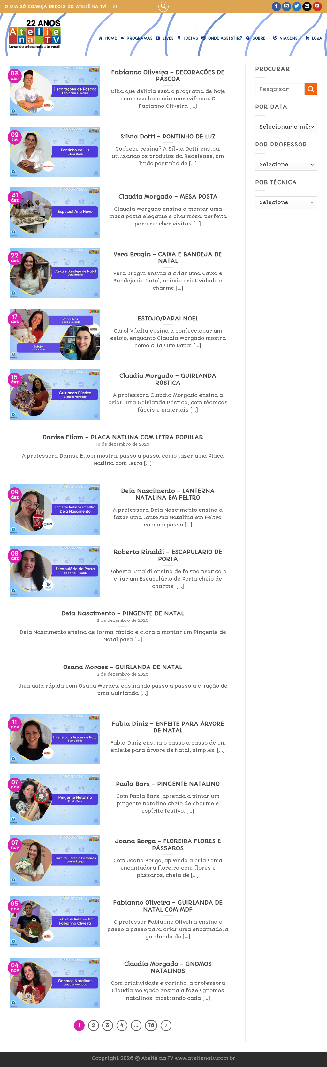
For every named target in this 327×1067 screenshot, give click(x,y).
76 (151, 1025)
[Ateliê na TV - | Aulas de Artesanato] (39, 34)
